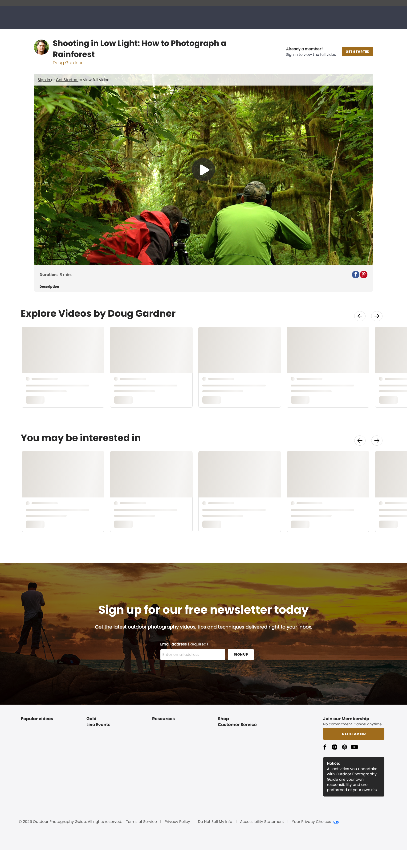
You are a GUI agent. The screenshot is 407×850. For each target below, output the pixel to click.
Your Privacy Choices (311, 821)
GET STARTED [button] (358, 51)
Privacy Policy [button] (177, 821)
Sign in (44, 79)
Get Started (67, 79)
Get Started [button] (354, 733)
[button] (311, 51)
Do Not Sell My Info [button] (215, 821)
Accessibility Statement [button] (262, 821)
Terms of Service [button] (141, 821)
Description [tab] (49, 286)
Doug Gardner (68, 63)
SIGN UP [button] (241, 654)
